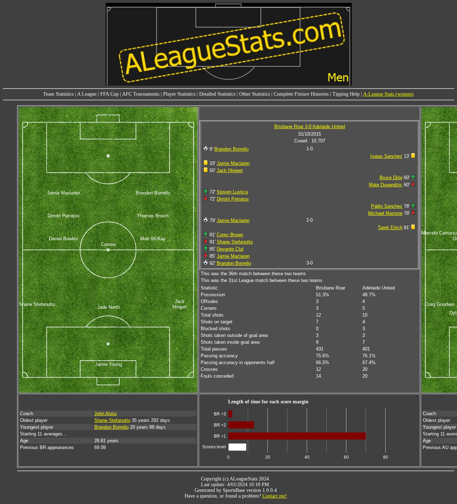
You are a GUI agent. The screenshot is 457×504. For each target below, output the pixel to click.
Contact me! (274, 496)
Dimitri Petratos (233, 199)
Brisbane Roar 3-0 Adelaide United (309, 126)
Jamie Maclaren (233, 163)
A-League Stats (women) (388, 94)
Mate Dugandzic (385, 184)
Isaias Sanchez (386, 156)
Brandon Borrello (231, 149)
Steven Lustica (232, 192)
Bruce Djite (391, 177)
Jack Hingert (230, 170)
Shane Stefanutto (235, 242)
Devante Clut (230, 249)
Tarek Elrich (390, 227)
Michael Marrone (385, 213)
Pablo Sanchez (386, 206)
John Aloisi (105, 413)
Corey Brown (230, 234)
